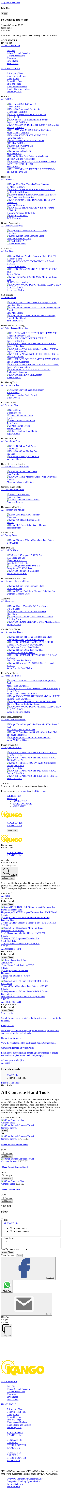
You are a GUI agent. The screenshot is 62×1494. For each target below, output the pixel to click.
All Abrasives (7, 601)
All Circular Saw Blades (12, 632)
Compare (9, 1153)
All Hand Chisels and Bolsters (15, 466)
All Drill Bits (7, 99)
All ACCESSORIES (10, 45)
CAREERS (12, 1442)
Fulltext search (7, 901)
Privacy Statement (15, 1484)
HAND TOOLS (14, 825)
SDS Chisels (12, 1399)
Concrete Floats (8, 1184)
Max (5, 1244)
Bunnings (24, 791)
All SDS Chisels (8, 297)
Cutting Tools (13, 1414)
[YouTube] (9, 1379)
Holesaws (11, 1394)
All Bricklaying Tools (11, 385)
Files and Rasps (14, 1419)
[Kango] (11, 818)
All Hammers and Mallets (13, 510)
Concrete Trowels (9, 1139)
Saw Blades (12, 1397)
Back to (10, 1082)
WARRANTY (19, 806)
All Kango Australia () (12, 1060)
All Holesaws (7, 179)
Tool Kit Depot (38, 791)
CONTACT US (20, 801)
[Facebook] (3, 1379)
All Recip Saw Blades (11, 675)
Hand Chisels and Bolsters (19, 1425)
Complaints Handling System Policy (23, 1481)
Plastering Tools (14, 1427)
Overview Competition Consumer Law (25, 1478)
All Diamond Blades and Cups (15, 581)
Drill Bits (11, 1386)
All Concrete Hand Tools (12, 489)
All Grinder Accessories (12, 225)
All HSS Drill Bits (9, 550)
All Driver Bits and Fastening (14, 328)
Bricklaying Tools (15, 1409)
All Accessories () (11, 949)
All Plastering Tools (10, 405)
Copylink (5, 1319)
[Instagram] (6, 1379)
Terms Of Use (13, 1486)
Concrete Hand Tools (16, 1412)
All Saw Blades (8, 251)
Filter (4, 1131)
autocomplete (8, 878)
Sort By (4, 1249)
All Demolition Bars (10, 441)
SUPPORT (12, 798)
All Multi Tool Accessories (13, 719)
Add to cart (7, 1156)
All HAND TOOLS (10, 68)
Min (5, 1241)
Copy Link (7, 1336)
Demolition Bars (14, 1417)
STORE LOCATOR (22, 803)
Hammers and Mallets (17, 1422)
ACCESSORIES (15, 823)
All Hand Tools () (11, 1002)
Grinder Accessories (16, 1391)
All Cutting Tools (9, 535)
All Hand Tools (10, 1223)
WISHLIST (14, 796)
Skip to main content (10, 2)
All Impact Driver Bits (11, 747)
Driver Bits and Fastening (18, 1389)
